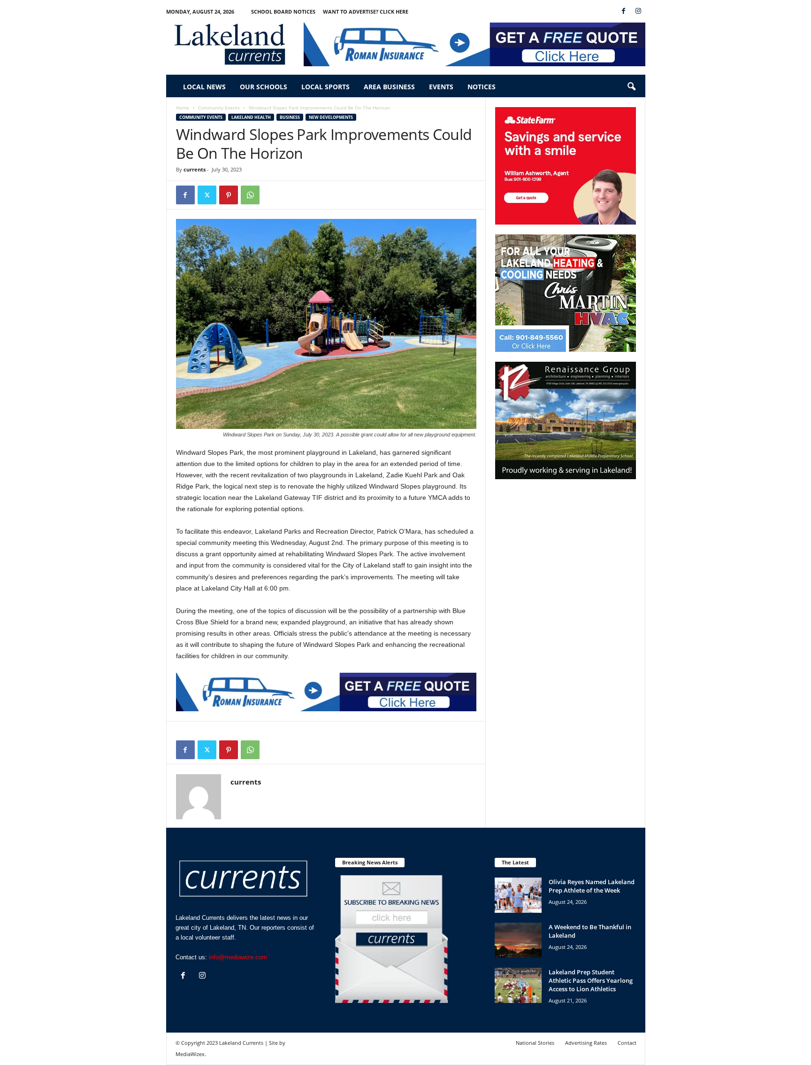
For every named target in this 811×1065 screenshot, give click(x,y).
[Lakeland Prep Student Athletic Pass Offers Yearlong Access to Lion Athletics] (518, 985)
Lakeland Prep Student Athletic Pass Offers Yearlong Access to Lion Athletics (591, 980)
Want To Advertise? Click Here (365, 11)
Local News (204, 86)
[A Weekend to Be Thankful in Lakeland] (518, 940)
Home (182, 107)
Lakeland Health (251, 117)
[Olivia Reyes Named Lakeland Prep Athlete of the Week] (518, 895)
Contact (627, 1042)
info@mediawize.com (238, 957)
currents (195, 169)
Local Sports (325, 86)
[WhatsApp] (250, 195)
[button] (631, 87)
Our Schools (263, 86)
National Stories (535, 1042)
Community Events (219, 107)
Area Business (389, 86)
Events (441, 86)
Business (290, 117)
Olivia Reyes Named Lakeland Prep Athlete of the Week (592, 886)
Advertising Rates (586, 1042)
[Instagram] (638, 11)
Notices (481, 86)
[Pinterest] (228, 195)
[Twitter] (207, 195)
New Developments (331, 117)
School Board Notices (283, 11)
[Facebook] (623, 11)
